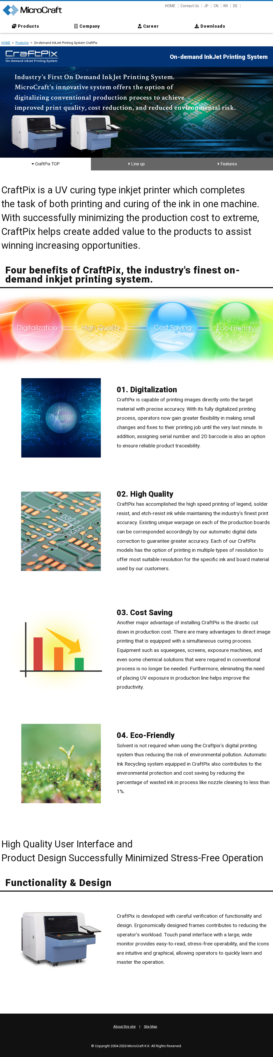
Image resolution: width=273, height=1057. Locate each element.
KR (225, 6)
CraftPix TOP (47, 163)
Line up (137, 163)
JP (206, 6)
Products (22, 43)
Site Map (150, 1027)
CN (216, 6)
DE (235, 6)
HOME (170, 6)
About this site (124, 1027)
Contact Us (189, 6)
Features (228, 163)
